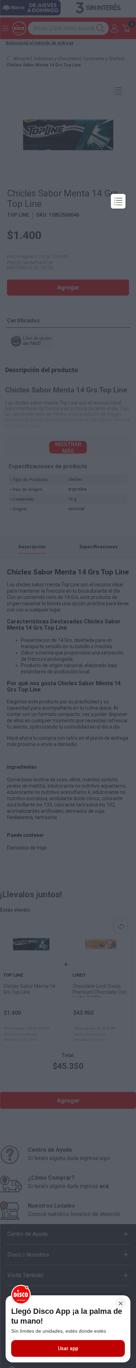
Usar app (68, 1348)
